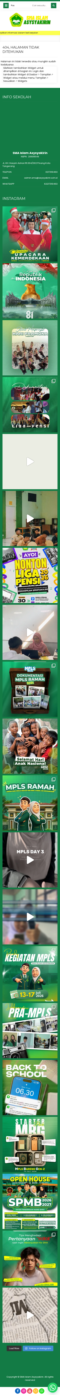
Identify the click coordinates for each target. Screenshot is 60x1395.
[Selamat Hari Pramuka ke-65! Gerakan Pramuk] (30, 347)
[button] (53, 1388)
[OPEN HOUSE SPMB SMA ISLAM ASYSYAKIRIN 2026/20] (30, 1201)
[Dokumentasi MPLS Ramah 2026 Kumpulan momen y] (30, 689)
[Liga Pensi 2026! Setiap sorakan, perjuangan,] (30, 461)
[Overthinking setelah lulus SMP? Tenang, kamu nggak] (30, 1258)
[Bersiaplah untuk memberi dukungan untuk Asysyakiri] (30, 518)
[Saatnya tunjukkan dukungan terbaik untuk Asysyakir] (30, 575)
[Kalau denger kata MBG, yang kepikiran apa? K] (30, 1144)
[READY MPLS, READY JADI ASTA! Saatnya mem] (30, 973)
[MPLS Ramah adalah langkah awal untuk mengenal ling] (30, 803)
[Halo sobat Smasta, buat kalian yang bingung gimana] (30, 1315)
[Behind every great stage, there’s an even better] (30, 404)
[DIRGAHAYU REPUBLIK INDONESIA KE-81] (30, 290)
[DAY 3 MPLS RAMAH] (30, 860)
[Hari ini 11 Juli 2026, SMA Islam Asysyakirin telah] (30, 1030)
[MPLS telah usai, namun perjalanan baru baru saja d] (30, 632)
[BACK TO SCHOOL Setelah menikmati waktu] (30, 1087)
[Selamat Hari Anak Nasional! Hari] (30, 746)
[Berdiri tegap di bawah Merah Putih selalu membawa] (30, 234)
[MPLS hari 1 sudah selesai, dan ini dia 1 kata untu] (30, 916)
